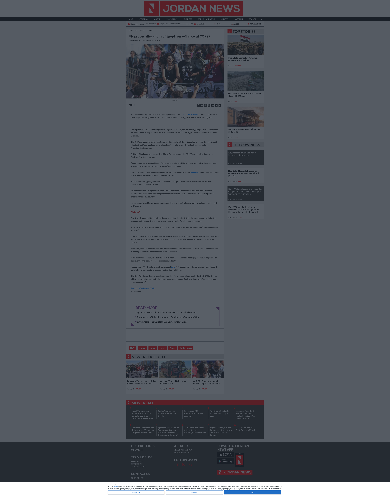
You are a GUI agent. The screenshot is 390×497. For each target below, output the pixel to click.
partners (116, 486)
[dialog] (195, 489)
